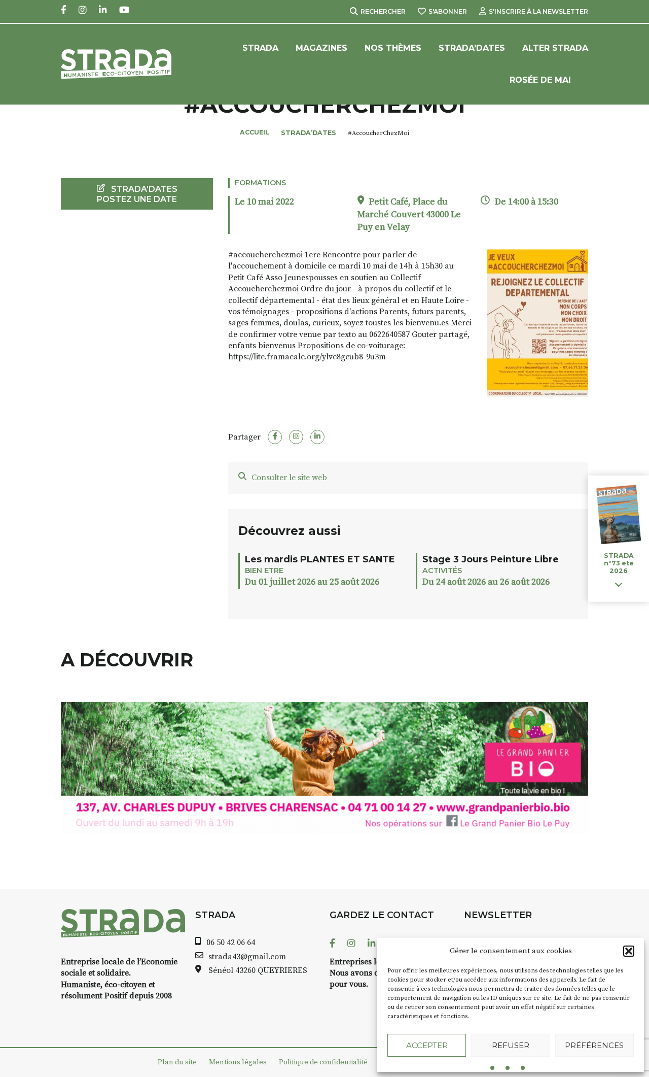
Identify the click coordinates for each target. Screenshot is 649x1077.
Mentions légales (238, 1062)
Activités (442, 570)
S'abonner (447, 11)
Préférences (594, 1045)
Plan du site (177, 1062)
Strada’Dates (472, 48)
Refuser (510, 1045)
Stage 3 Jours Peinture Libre (490, 559)
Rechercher (383, 11)
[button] (629, 951)
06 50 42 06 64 (230, 942)
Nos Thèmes (393, 48)
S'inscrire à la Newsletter (538, 11)
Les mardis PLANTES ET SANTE (320, 559)
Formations (260, 182)
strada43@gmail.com (247, 957)
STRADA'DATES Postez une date (137, 194)
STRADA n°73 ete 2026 (619, 563)
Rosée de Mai (540, 80)
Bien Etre (264, 570)
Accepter (427, 1045)
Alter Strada (555, 48)
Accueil (254, 132)
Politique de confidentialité (323, 1062)
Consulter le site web (289, 478)
